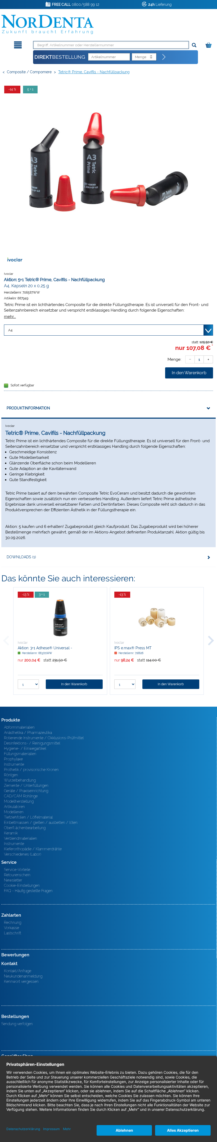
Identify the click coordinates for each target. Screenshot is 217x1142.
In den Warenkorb (189, 372)
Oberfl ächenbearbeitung (25, 828)
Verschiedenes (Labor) (22, 854)
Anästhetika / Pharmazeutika (28, 732)
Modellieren (14, 812)
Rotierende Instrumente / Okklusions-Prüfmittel (44, 738)
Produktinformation (28, 408)
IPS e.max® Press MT (133, 648)
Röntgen (11, 775)
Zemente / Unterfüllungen (26, 785)
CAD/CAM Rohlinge (21, 796)
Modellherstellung (19, 801)
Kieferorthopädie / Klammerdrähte (33, 849)
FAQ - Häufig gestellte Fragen (28, 891)
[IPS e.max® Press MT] (157, 617)
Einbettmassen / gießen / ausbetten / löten (41, 822)
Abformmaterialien (19, 727)
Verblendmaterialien (20, 838)
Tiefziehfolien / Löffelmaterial (28, 817)
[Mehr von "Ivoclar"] (14, 260)
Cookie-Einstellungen (22, 885)
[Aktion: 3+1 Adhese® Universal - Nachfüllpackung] (60, 617)
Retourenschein (17, 875)
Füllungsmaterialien (20, 754)
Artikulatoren (14, 807)
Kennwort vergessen (21, 981)
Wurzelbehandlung (20, 780)
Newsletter (13, 880)
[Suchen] (194, 45)
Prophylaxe (13, 759)
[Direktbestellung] (164, 57)
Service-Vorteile (17, 869)
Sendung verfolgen (17, 1024)
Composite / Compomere (29, 72)
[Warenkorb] (209, 44)
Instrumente (14, 764)
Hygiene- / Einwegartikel (25, 748)
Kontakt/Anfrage (17, 971)
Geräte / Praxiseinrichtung (26, 791)
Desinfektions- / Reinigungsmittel (32, 743)
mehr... (10, 316)
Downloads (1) (21, 557)
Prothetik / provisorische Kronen (31, 770)
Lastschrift (12, 933)
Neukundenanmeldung (23, 976)
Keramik (11, 833)
